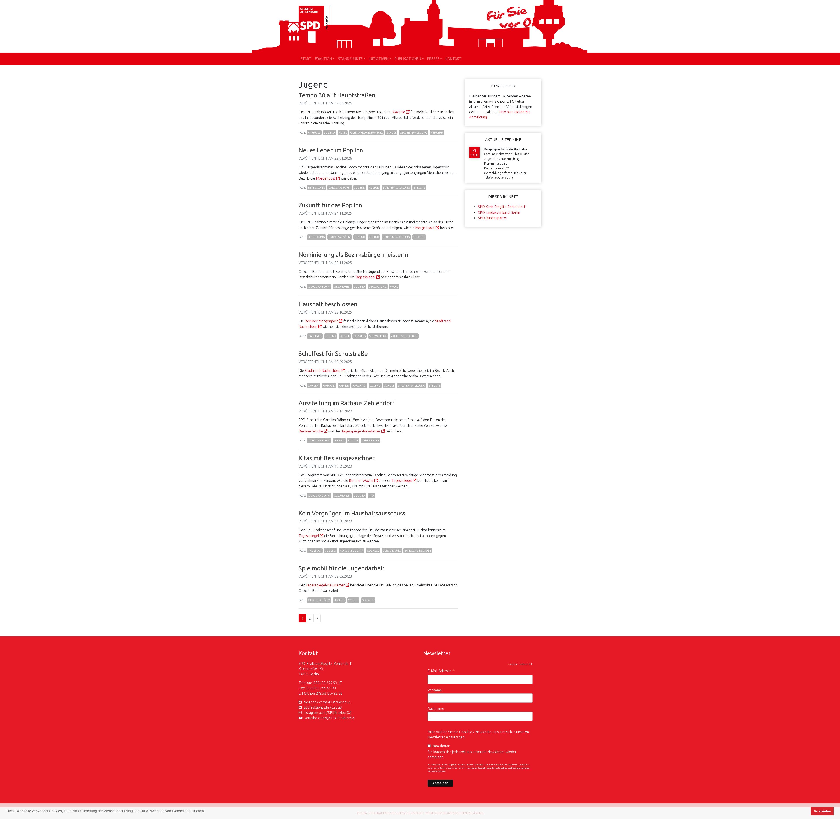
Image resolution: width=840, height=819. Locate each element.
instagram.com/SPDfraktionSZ (327, 713)
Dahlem (313, 385)
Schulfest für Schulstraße (333, 353)
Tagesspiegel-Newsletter (360, 431)
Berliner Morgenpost (321, 321)
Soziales (360, 335)
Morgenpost (325, 178)
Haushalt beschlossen (328, 304)
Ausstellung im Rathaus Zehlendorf (347, 403)
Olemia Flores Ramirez (366, 132)
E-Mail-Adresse (441, 671)
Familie (344, 385)
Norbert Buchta (351, 550)
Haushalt (315, 335)
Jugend (329, 132)
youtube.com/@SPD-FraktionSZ (329, 718)
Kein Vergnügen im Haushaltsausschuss (352, 513)
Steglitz (419, 187)
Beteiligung (316, 187)
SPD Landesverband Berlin (499, 212)
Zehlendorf (370, 440)
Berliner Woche (311, 431)
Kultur (374, 187)
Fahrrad (314, 132)
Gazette (399, 112)
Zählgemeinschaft (404, 335)
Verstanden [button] (822, 811)
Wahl (394, 286)
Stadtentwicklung (413, 132)
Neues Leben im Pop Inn (331, 150)
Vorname (435, 690)
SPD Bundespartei (492, 218)
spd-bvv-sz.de (331, 693)
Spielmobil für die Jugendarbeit (342, 568)
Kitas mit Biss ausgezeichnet (337, 458)
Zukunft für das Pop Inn (330, 205)
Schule (391, 132)
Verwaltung (378, 286)
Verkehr (437, 132)
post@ (315, 693)
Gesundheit (342, 286)
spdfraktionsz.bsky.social (323, 707)
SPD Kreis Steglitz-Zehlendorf (501, 207)
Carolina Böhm (340, 187)
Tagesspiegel (365, 277)
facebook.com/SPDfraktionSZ (327, 702)
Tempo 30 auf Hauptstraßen (337, 95)
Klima (342, 132)
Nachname (436, 708)
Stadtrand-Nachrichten (322, 370)
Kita (371, 495)
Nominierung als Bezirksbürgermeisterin (353, 254)
